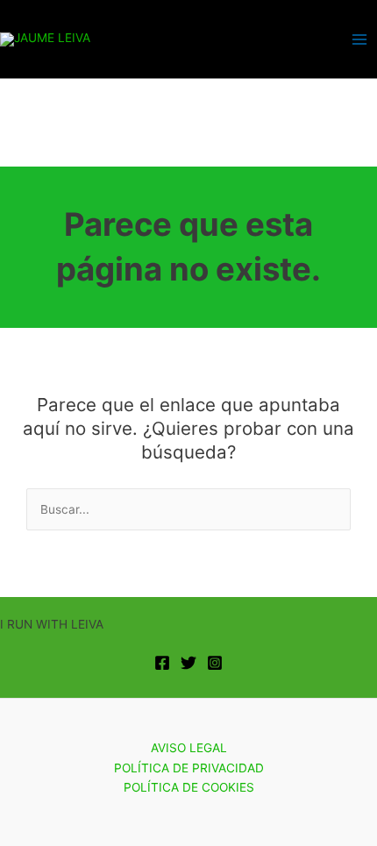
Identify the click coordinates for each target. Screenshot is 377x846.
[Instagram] (215, 663)
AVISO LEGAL (189, 748)
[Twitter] (188, 663)
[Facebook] (162, 663)
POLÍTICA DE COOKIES (189, 787)
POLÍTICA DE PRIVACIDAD (189, 768)
